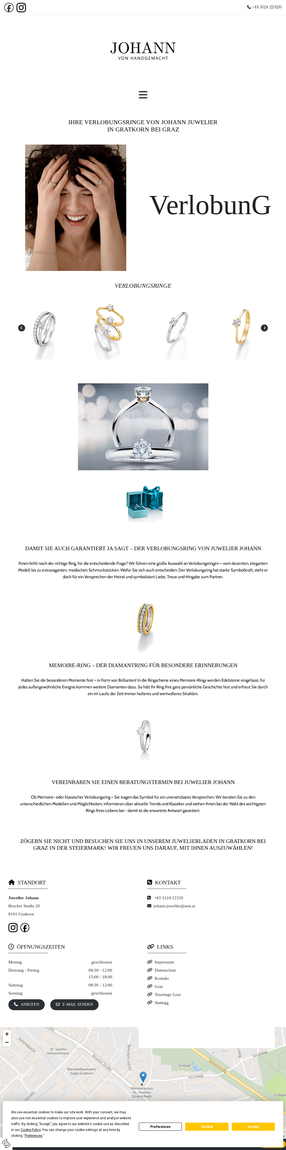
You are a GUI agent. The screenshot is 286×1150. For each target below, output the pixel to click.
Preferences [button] (33, 1136)
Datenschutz (165, 970)
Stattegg (162, 1002)
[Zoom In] (7, 1034)
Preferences (160, 1127)
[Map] (143, 1083)
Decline (207, 1127)
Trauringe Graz (168, 994)
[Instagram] (24, 7)
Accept (253, 1127)
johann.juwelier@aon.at (174, 906)
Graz (159, 986)
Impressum (164, 962)
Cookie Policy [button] (30, 1130)
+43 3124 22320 (267, 7)
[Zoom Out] (7, 1042)
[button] (143, 95)
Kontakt (162, 978)
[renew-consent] (6, 1143)
